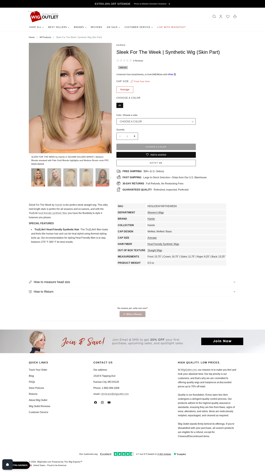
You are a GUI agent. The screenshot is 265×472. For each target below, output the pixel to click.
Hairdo (120, 45)
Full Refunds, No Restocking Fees (153, 183)
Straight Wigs (155, 250)
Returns (33, 394)
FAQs (32, 382)
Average (152, 237)
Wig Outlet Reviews (39, 406)
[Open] (7, 464)
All (120, 105)
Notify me (156, 163)
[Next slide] (110, 177)
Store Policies (36, 388)
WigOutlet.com (189, 369)
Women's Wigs (156, 212)
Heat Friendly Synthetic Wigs (163, 244)
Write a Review (134, 315)
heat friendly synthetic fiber (52, 213)
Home (32, 37)
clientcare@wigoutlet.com (115, 394)
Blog (31, 376)
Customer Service (38, 412)
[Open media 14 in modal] (106, 48)
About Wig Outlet (38, 400)
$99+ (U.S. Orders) (143, 171)
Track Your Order (38, 369)
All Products (45, 37)
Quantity (120, 129)
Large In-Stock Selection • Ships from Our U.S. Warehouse (165, 177)
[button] (214, 16)
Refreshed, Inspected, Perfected (155, 189)
